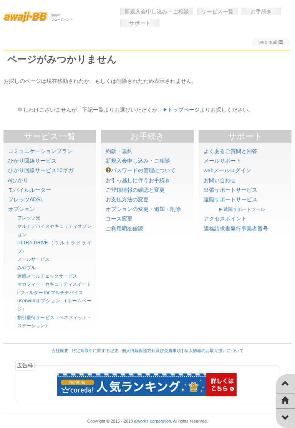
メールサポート (222, 161)
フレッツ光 (28, 218)
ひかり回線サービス (32, 161)
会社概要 (59, 350)
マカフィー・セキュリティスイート (54, 284)
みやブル (26, 267)
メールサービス (33, 259)
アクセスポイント (225, 219)
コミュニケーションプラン (40, 151)
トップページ (183, 110)
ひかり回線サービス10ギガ (40, 170)
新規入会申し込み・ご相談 (156, 11)
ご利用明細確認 (124, 229)
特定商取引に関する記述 (95, 350)
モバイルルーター (29, 190)
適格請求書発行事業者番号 (236, 229)
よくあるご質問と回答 (230, 151)
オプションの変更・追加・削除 (143, 209)
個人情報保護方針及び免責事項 (151, 350)
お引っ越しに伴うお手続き (138, 180)
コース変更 (119, 219)
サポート (140, 23)
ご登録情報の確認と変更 (135, 190)
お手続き (261, 11)
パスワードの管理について (143, 170)
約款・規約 (119, 151)
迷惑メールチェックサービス (47, 276)
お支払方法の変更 (127, 199)
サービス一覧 (217, 11)
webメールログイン (227, 170)
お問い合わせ (220, 180)
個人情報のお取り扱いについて (214, 350)
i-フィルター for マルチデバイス (50, 292)
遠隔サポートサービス (230, 199)
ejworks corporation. (153, 421)
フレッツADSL (25, 199)
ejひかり (18, 180)
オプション (21, 209)
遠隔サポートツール (244, 209)
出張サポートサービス (230, 190)
